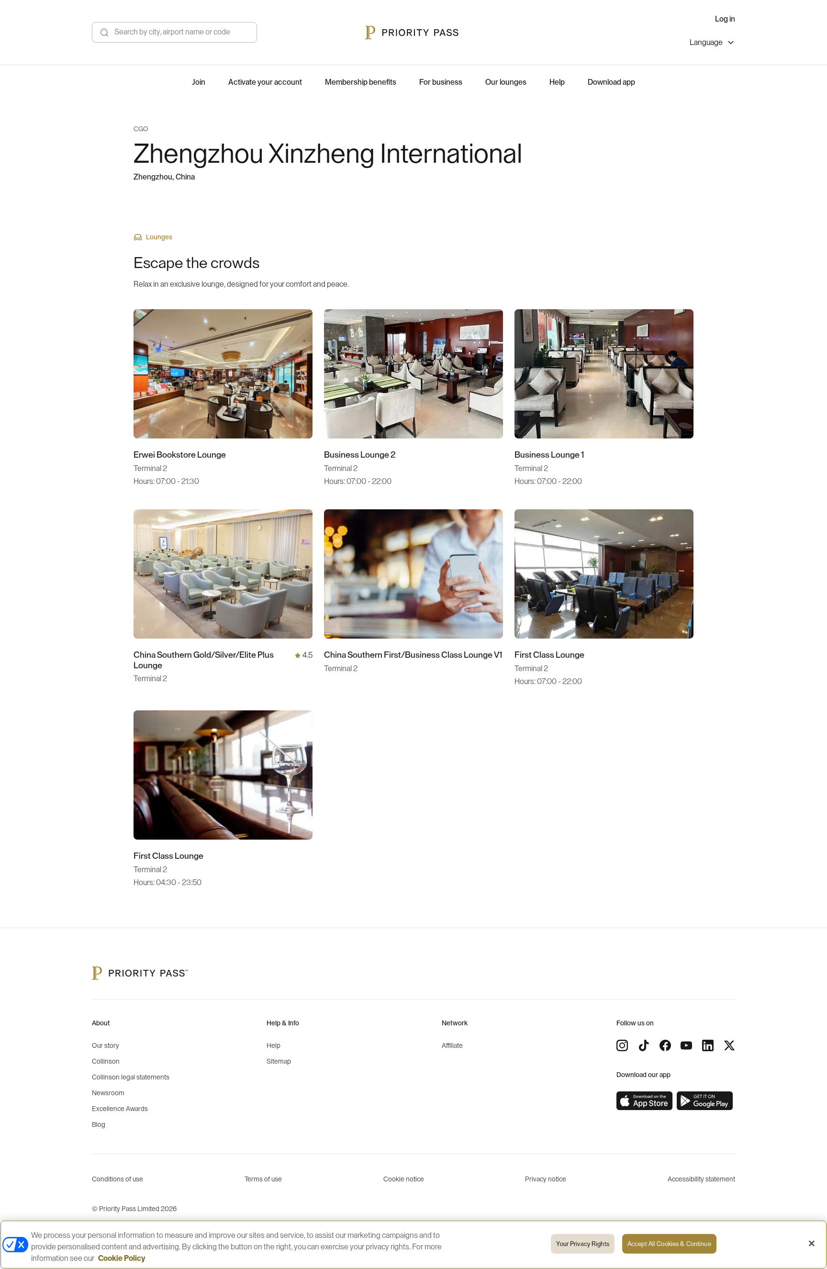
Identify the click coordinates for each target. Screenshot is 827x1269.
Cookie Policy (121, 1258)
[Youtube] (686, 1045)
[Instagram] (622, 1045)
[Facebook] (665, 1045)
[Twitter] (729, 1045)
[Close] (811, 1243)
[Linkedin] (708, 1045)
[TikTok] (643, 1045)
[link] (644, 1101)
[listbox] (712, 43)
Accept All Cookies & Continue (669, 1244)
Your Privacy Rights (582, 1244)
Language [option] (706, 42)
